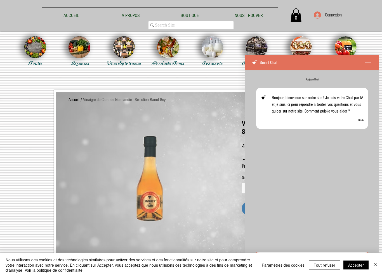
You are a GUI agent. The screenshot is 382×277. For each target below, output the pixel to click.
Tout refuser (324, 265)
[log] (312, 159)
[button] (296, 15)
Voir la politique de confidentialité (53, 270)
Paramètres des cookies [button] (283, 265)
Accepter (356, 265)
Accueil (74, 99)
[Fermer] (375, 265)
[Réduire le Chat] (367, 62)
